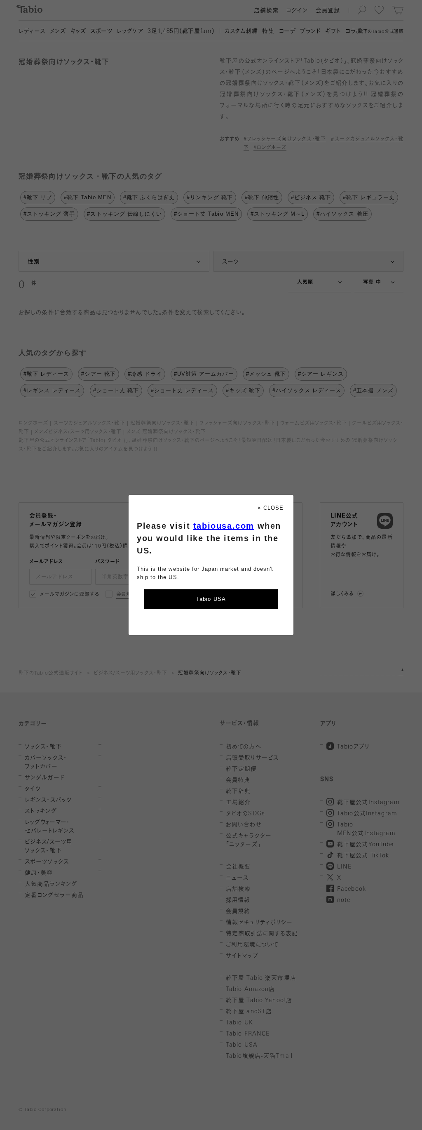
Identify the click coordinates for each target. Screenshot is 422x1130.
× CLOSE (271, 508)
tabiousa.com (223, 525)
